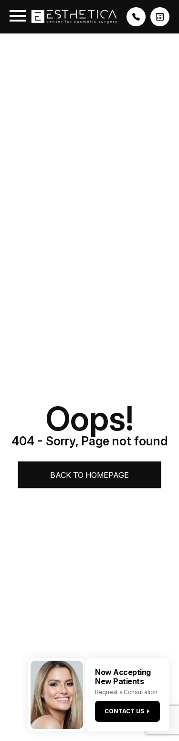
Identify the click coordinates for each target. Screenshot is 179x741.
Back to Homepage (89, 475)
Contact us (124, 711)
